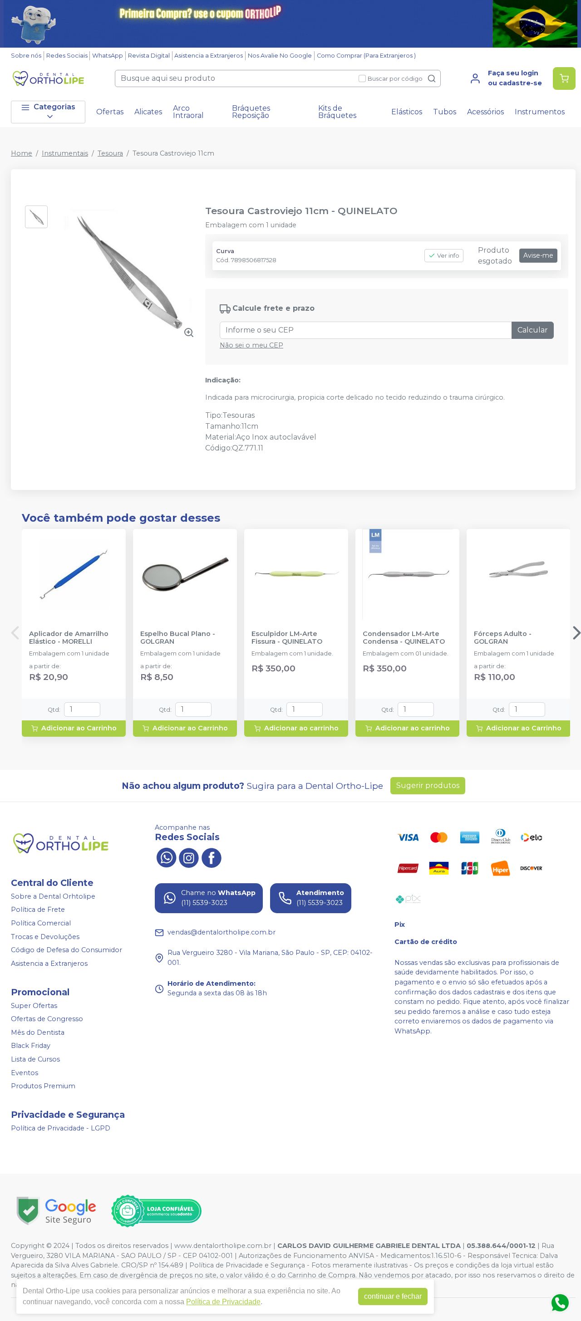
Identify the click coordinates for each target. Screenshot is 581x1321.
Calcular (532, 330)
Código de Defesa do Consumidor (66, 950)
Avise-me (538, 255)
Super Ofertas (34, 1006)
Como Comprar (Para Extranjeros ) (366, 55)
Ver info (448, 255)
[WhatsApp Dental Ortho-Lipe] (166, 857)
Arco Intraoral (188, 112)
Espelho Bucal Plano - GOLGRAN (177, 638)
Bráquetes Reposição (251, 112)
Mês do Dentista (37, 1032)
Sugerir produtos (427, 785)
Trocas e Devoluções (45, 937)
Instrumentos (540, 112)
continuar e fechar (393, 1296)
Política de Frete (38, 910)
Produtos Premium (43, 1086)
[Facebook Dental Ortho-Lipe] (211, 857)
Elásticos (406, 112)
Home (21, 153)
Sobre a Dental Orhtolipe (53, 896)
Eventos (24, 1073)
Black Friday (30, 1046)
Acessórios (485, 112)
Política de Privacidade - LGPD (60, 1128)
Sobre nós (26, 55)
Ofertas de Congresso (47, 1019)
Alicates (148, 112)
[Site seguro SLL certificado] (56, 1211)
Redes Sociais (67, 55)
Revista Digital (149, 55)
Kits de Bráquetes (337, 112)
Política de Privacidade (223, 1302)
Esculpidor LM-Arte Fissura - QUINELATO (286, 638)
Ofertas (109, 112)
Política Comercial (41, 923)
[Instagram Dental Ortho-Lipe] (188, 857)
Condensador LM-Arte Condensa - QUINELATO (404, 638)
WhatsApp (107, 55)
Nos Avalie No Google (280, 55)
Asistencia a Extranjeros (208, 55)
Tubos (444, 112)
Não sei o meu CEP (251, 345)
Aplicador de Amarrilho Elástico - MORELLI (68, 638)
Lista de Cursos (35, 1059)
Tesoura (110, 153)
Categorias (54, 107)
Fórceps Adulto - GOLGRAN (503, 638)
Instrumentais (65, 153)
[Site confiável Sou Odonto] (156, 1211)
